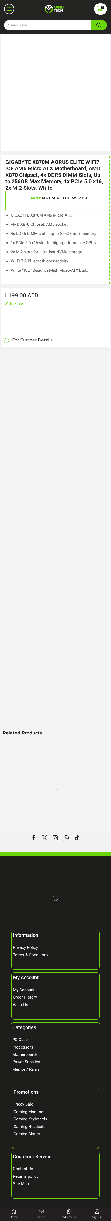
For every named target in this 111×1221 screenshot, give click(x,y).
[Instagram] (55, 837)
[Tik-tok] (77, 837)
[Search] (99, 25)
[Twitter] (44, 837)
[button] (9, 9)
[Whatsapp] (66, 837)
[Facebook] (33, 837)
